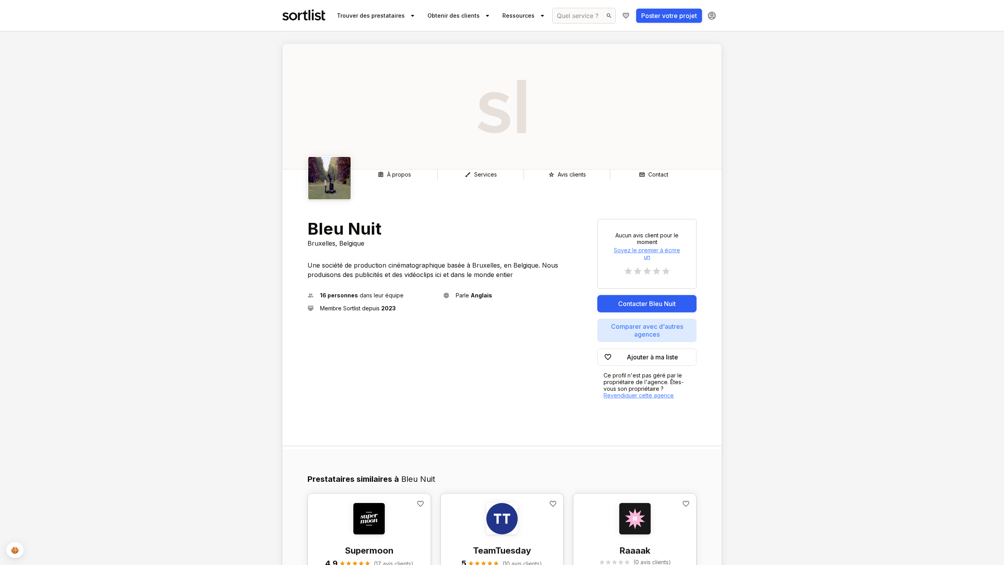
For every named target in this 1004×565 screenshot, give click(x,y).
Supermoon (369, 550)
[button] (372, 295)
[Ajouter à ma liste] (420, 504)
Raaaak (635, 550)
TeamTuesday (502, 550)
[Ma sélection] (626, 16)
